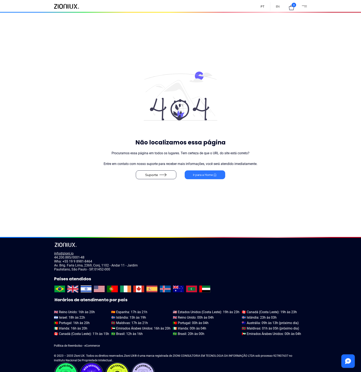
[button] (291, 7)
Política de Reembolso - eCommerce (77, 345)
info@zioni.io (64, 253)
